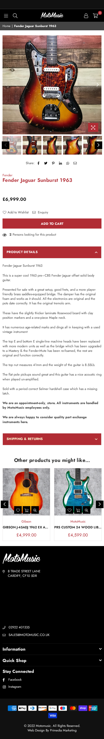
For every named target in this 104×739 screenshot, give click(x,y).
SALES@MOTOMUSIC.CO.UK (29, 634)
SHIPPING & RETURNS (25, 438)
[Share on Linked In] (61, 163)
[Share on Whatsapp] (68, 163)
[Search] (15, 15)
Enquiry (42, 212)
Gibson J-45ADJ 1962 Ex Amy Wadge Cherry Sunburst (26, 527)
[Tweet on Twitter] (46, 163)
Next (97, 85)
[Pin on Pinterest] (53, 163)
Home (6, 26)
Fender (7, 175)
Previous (6, 85)
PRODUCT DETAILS (22, 252)
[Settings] (86, 15)
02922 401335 (19, 627)
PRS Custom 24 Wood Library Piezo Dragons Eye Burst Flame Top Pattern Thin (77, 527)
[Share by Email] (75, 163)
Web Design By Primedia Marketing (52, 730)
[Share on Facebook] (39, 163)
